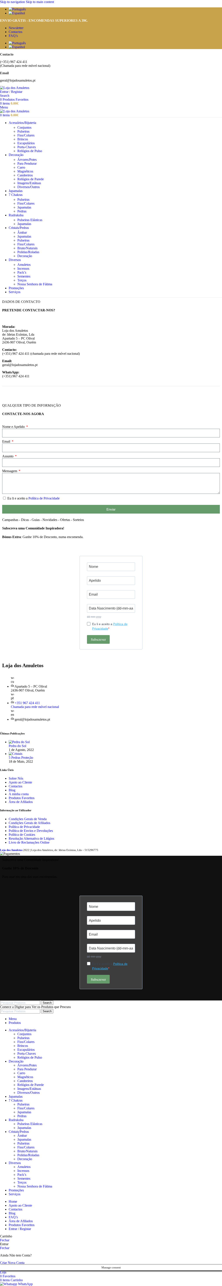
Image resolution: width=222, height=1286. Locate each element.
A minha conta (19, 794)
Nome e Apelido (14, 427)
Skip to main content (40, 2)
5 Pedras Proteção (21, 757)
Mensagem (10, 471)
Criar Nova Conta (12, 1263)
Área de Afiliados (21, 802)
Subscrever (98, 639)
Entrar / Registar (20, 1229)
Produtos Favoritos (21, 798)
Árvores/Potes (27, 159)
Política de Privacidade (44, 498)
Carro (21, 167)
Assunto (8, 456)
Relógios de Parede (30, 179)
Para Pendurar (27, 163)
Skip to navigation (13, 2)
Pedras (21, 211)
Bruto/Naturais (27, 248)
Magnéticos (25, 171)
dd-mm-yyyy (94, 616)
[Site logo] (14, 88)
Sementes (23, 276)
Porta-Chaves (26, 147)
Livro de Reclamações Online (29, 842)
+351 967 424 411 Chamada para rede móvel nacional (35, 705)
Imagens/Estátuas (29, 183)
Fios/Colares (25, 135)
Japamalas (24, 207)
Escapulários (26, 143)
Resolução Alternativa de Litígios (31, 838)
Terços (21, 280)
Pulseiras (23, 131)
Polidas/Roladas (28, 252)
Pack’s (21, 272)
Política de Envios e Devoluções (31, 831)
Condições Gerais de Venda (28, 819)
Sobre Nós (16, 778)
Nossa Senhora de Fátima (34, 284)
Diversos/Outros (28, 187)
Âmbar (22, 232)
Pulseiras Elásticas (29, 220)
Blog (12, 790)
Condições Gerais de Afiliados (29, 823)
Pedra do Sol (17, 746)
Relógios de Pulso (29, 151)
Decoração (24, 256)
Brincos (22, 139)
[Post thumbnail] (19, 742)
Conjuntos (24, 127)
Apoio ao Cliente (20, 782)
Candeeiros (25, 175)
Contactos (15, 786)
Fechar (4, 1240)
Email (6, 441)
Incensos (23, 268)
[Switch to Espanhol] (115, 13)
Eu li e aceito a (33, 498)
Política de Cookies (22, 834)
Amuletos (24, 264)
